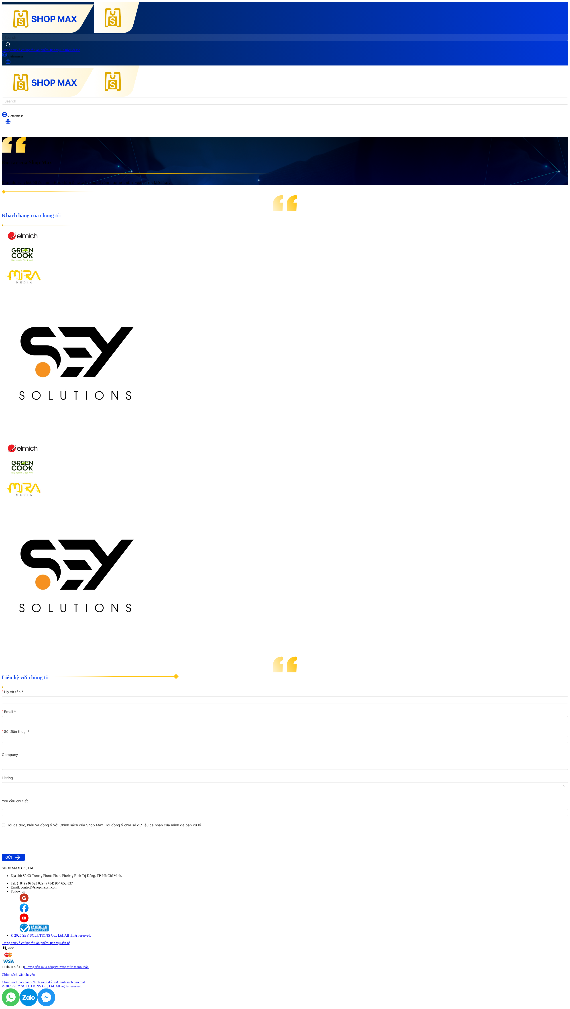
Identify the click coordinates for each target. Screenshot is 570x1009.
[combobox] (282, 785)
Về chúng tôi (25, 50)
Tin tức (65, 50)
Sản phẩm (41, 50)
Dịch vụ (54, 50)
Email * (10, 711)
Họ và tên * (13, 692)
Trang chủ (9, 50)
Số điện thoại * (16, 731)
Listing (7, 778)
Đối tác (75, 50)
